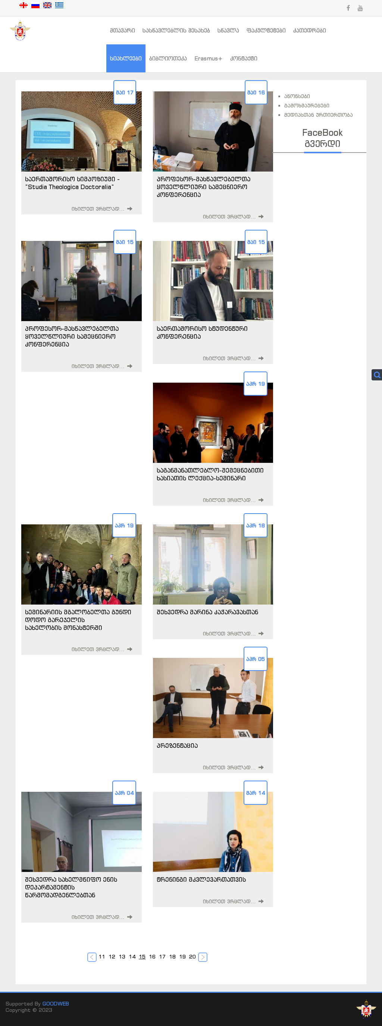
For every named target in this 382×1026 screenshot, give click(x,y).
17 (162, 956)
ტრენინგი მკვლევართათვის (201, 879)
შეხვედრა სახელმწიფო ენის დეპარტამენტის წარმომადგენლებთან (71, 887)
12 (112, 956)
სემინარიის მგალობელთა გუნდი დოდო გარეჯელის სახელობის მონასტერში (78, 619)
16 (152, 956)
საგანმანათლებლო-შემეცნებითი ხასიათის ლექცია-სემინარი (210, 474)
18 (172, 956)
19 (182, 956)
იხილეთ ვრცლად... (98, 208)
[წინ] (92, 958)
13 (122, 956)
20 (192, 956)
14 (132, 956)
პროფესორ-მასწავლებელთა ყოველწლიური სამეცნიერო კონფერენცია (203, 186)
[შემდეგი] (203, 958)
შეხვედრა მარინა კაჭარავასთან (207, 612)
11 (101, 956)
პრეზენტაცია (177, 745)
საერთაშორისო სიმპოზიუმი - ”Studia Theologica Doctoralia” (72, 183)
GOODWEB (56, 1003)
